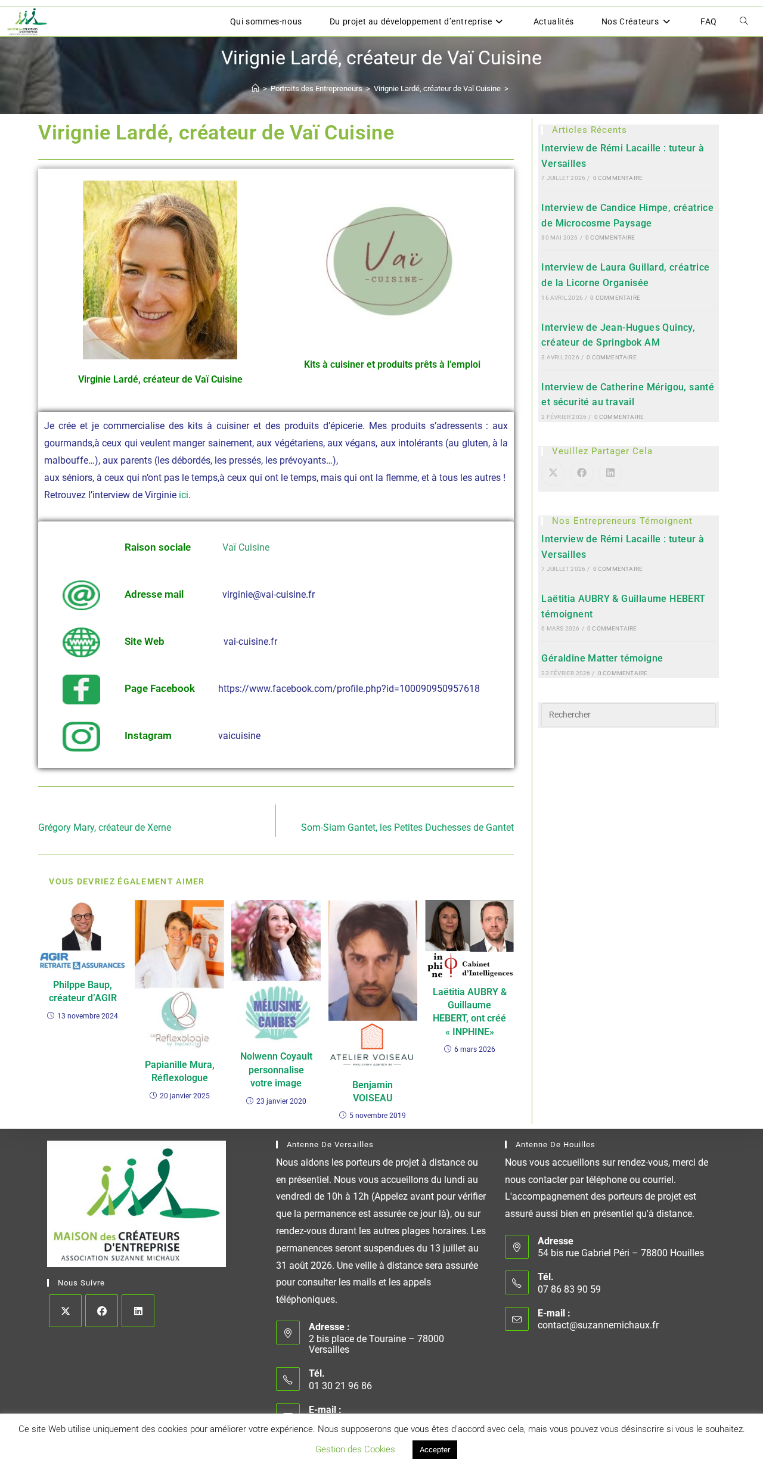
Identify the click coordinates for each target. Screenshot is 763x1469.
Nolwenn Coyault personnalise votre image (276, 1070)
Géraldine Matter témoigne (602, 658)
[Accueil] (255, 88)
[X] (65, 1310)
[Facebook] (101, 1310)
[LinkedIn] (138, 1310)
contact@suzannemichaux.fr (598, 1325)
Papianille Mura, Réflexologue (180, 1071)
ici (182, 495)
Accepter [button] (435, 1449)
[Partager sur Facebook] (582, 474)
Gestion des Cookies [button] (355, 1449)
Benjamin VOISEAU (372, 1091)
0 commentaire (618, 178)
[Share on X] (553, 474)
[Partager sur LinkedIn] (610, 474)
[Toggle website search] (744, 21)
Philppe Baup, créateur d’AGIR (83, 991)
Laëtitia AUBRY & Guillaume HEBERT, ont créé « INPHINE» (470, 1012)
